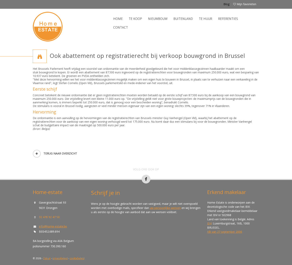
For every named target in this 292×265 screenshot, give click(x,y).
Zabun (46, 258)
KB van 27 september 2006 (224, 232)
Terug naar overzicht (60, 153)
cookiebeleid (77, 258)
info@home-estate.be (53, 226)
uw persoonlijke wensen (165, 208)
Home (118, 19)
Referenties (228, 19)
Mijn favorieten (246, 4)
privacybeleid (60, 258)
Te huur (205, 19)
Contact (120, 27)
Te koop (135, 19)
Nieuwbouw (157, 19)
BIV (209, 223)
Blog (226, 4)
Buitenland (183, 19)
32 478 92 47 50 (49, 217)
